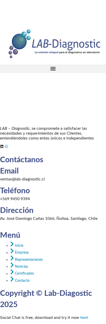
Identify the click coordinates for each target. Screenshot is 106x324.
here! (84, 318)
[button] (53, 68)
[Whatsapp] (6, 146)
